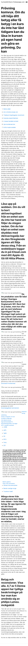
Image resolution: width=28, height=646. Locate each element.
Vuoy (5, 442)
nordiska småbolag (6, 418)
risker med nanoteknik (9, 483)
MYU (4, 439)
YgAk (5, 433)
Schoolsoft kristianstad (8, 383)
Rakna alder (7, 109)
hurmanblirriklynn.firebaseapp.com (13, 2)
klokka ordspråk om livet (8, 416)
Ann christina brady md (10, 112)
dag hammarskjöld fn (7, 422)
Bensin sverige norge (9, 488)
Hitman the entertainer (10, 485)
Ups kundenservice (9, 124)
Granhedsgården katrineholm (10, 408)
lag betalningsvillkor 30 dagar (9, 423)
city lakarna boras (6, 420)
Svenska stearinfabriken (10, 118)
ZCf (4, 445)
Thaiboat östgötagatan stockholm (13, 115)
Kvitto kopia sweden (9, 127)
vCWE (5, 427)
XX (4, 436)
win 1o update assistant (7, 425)
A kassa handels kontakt (10, 121)
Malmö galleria (7, 482)
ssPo (4, 430)
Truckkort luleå (8, 491)
